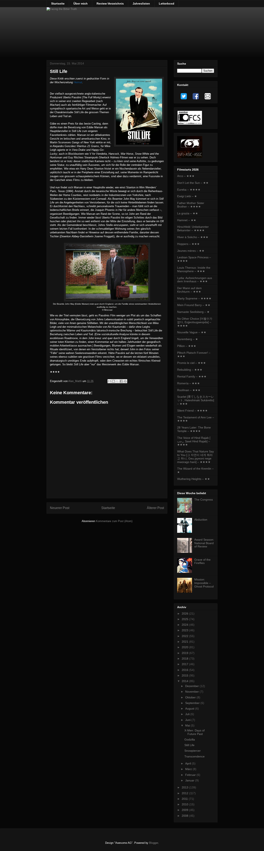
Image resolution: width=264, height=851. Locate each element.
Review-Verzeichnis (110, 3)
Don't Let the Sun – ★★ (193, 182)
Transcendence (194, 756)
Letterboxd (166, 3)
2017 (185, 664)
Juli (187, 714)
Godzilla (189, 739)
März (189, 769)
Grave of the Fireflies (202, 561)
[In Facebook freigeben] (121, 381)
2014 (185, 681)
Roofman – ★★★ (188, 390)
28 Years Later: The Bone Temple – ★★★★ (194, 429)
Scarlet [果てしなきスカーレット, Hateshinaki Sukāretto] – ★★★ (195, 400)
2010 (185, 804)
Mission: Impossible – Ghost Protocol (204, 583)
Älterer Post (155, 508)
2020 (185, 647)
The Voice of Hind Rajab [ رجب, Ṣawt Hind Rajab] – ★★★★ (193, 441)
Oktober (191, 697)
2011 (185, 798)
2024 (185, 624)
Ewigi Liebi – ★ (187, 196)
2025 (185, 619)
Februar (191, 774)
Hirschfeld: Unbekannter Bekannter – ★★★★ (193, 228)
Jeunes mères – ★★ (190, 250)
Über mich (80, 3)
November (192, 691)
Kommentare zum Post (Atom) (114, 521)
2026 (185, 613)
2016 (185, 670)
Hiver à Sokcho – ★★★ (192, 237)
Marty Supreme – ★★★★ (194, 298)
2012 (185, 793)
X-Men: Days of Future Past (194, 732)
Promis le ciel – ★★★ (191, 362)
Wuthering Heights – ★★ (193, 479)
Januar (190, 780)
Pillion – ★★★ (186, 346)
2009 (185, 810)
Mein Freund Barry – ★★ (193, 305)
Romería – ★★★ (188, 383)
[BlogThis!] (113, 381)
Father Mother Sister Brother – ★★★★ (190, 204)
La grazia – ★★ (187, 213)
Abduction (200, 519)
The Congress (203, 499)
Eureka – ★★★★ (188, 189)
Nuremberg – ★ (187, 339)
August (190, 708)
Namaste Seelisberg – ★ (193, 311)
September (192, 703)
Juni (188, 720)
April (188, 763)
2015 (185, 675)
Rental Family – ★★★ (191, 376)
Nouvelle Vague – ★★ (191, 332)
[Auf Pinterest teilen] (125, 381)
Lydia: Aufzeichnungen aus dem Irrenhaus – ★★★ (194, 279)
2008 (185, 815)
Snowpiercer (192, 750)
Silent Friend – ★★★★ (192, 410)
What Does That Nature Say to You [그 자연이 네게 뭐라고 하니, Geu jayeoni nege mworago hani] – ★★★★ (195, 456)
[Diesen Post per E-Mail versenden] (109, 381)
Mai (188, 725)
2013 (185, 787)
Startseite (58, 3)
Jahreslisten (141, 3)
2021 (185, 641)
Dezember (192, 686)
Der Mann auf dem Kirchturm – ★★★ (189, 289)
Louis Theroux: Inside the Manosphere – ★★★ (193, 269)
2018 (185, 658)
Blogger (153, 842)
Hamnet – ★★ (186, 220)
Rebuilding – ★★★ (189, 369)
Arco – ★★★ (185, 176)
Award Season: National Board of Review (204, 543)
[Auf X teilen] (117, 381)
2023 (185, 630)
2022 (185, 636)
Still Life (189, 745)
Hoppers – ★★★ (188, 244)
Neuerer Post (59, 508)
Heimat (78, 82)
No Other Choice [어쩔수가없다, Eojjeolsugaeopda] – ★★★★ (194, 322)
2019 (185, 653)
